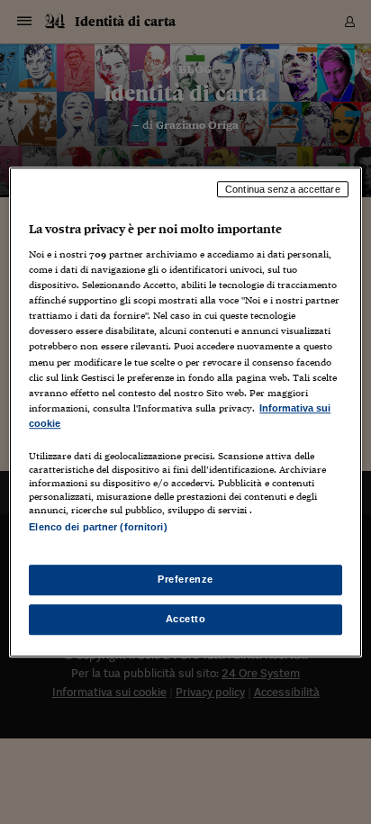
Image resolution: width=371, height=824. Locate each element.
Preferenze (185, 579)
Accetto (186, 618)
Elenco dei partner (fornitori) (98, 526)
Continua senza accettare (282, 189)
